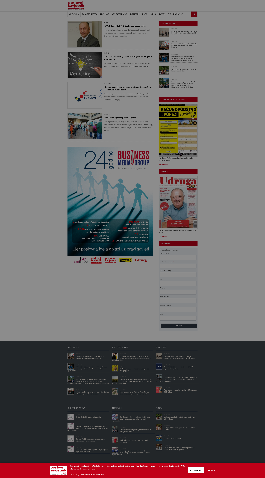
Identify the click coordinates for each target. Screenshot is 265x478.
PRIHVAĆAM (196, 470)
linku (94, 469)
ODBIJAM (211, 470)
